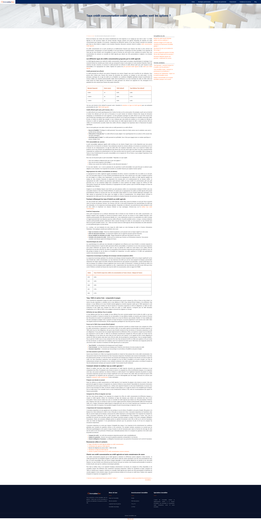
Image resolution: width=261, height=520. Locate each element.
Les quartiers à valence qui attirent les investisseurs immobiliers (137, 479)
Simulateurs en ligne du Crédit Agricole (98, 449)
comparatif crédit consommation (100, 377)
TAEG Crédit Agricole (103, 107)
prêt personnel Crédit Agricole (131, 66)
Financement (233, 2)
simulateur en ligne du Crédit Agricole (132, 105)
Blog (255, 2)
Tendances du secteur (245, 2)
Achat (193, 2)
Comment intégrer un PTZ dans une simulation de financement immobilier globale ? (163, 44)
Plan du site (131, 519)
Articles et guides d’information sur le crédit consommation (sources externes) (109, 451)
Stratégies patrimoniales (204, 2)
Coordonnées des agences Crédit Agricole (99, 446)
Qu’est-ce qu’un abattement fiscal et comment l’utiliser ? (102, 478)
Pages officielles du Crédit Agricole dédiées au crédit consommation (106, 444)
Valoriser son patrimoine (220, 2)
